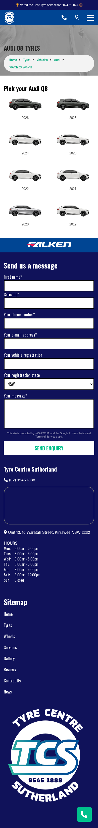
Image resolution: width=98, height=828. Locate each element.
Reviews (10, 670)
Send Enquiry (49, 448)
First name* (13, 277)
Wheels (9, 636)
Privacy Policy (77, 433)
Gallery (9, 658)
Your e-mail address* (20, 335)
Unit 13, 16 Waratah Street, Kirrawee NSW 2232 (49, 532)
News (8, 692)
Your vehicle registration (23, 355)
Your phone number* (19, 315)
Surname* (11, 294)
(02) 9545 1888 (22, 479)
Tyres (8, 625)
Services (10, 647)
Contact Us (12, 681)
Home (8, 614)
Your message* (15, 396)
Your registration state (22, 375)
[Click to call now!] (64, 17)
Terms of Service (45, 436)
